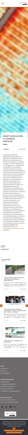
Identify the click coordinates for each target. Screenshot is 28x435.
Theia (2, 366)
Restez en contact (6, 397)
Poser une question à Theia (8, 400)
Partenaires (4, 371)
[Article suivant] (27, 306)
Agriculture (5, 249)
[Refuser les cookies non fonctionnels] (26, 427)
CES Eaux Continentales (7, 389)
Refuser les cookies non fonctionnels (14, 430)
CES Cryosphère (5, 382)
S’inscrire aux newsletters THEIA (9, 402)
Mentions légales (5, 373)
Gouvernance (4, 368)
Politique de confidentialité (14, 432)
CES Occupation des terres (8, 386)
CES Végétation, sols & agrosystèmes (10, 391)
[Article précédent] (1, 306)
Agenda (6, 149)
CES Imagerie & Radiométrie (8, 384)
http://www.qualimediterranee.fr (12, 228)
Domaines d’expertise (7, 379)
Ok (14, 428)
